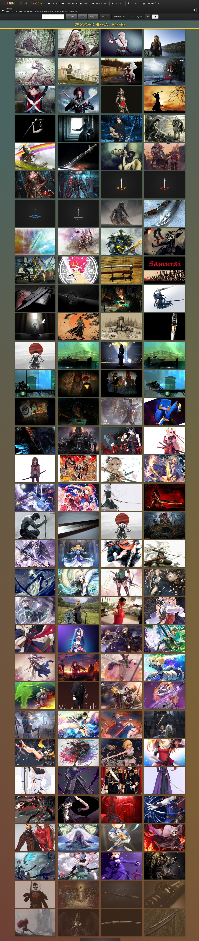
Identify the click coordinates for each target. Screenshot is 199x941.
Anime (82, 16)
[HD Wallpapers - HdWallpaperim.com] (23, 3)
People (93, 16)
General (71, 16)
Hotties (105, 16)
